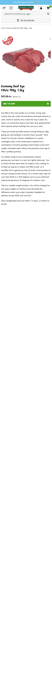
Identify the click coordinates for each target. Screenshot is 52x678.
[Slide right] (46, 59)
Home (3, 28)
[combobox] (23, 13)
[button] (4, 8)
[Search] (48, 13)
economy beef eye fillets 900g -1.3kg (19, 28)
